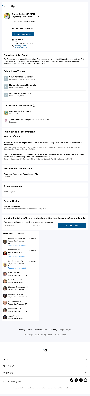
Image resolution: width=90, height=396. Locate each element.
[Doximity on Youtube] (85, 380)
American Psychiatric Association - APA (21, 174)
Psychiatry (16, 17)
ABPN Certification (12, 207)
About (6, 359)
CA (38, 17)
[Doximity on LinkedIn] (81, 380)
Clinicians (8, 366)
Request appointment (23, 34)
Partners (8, 373)
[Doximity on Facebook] (76, 380)
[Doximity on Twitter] (71, 380)
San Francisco (29, 17)
